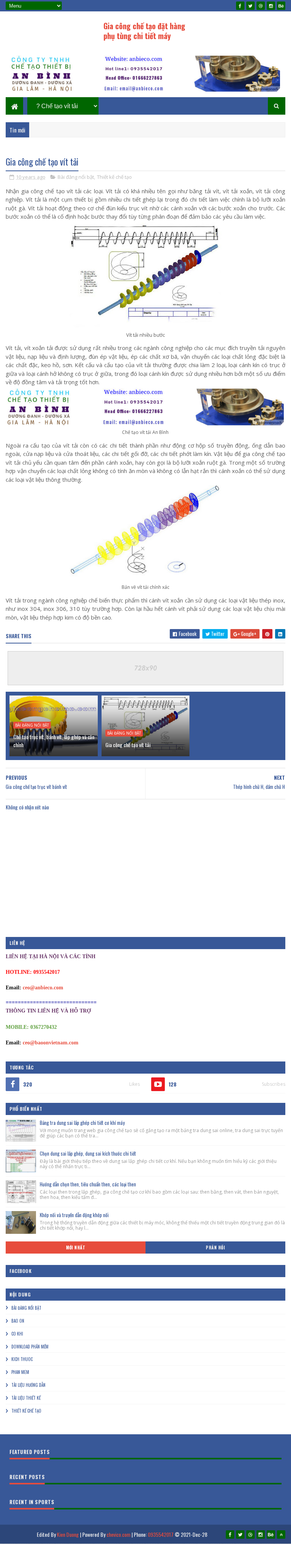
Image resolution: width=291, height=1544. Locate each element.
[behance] (281, 6)
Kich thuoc (22, 1359)
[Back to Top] (281, 1534)
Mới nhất (75, 1247)
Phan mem (20, 1372)
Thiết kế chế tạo (114, 176)
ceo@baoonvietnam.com (50, 1043)
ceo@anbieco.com (43, 987)
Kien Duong (68, 1534)
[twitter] (250, 6)
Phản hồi (215, 1247)
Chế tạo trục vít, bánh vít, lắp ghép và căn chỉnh (53, 741)
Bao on (17, 1321)
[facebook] (240, 6)
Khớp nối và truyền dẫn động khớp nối (74, 1215)
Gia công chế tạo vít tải (127, 745)
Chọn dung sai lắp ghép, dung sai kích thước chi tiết (88, 1153)
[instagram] (271, 6)
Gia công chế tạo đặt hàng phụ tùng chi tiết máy (144, 30)
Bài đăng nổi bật (76, 176)
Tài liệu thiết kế (26, 1398)
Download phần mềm (29, 1347)
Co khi (17, 1334)
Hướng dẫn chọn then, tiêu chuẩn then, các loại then (88, 1184)
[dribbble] (261, 6)
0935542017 (161, 1534)
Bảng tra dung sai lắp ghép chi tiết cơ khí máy (82, 1122)
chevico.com (118, 1534)
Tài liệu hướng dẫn (28, 1385)
